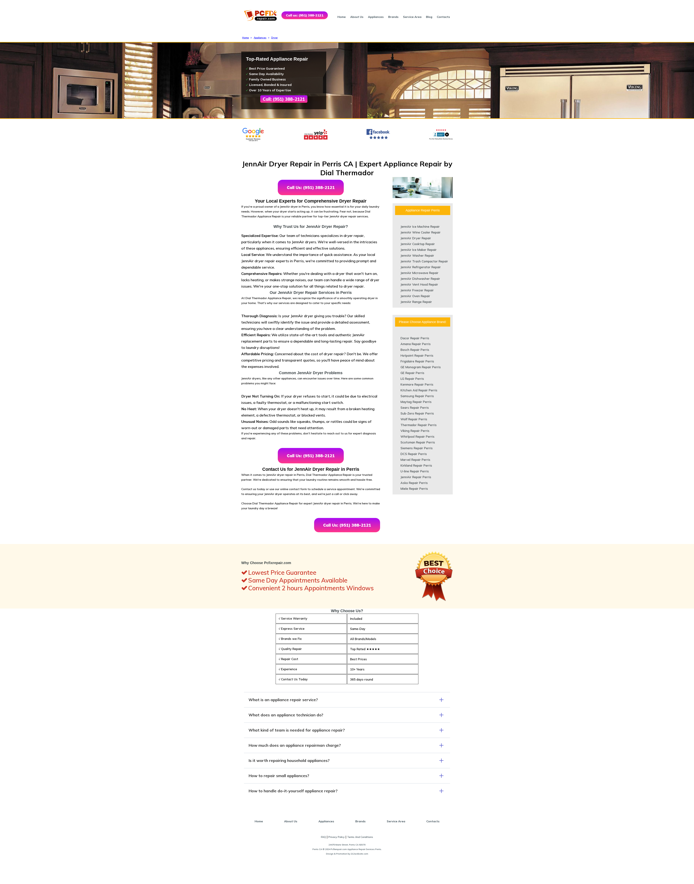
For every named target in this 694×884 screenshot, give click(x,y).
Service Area (412, 17)
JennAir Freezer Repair (417, 290)
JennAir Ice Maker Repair (418, 250)
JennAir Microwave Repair (419, 273)
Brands (393, 17)
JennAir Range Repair (416, 302)
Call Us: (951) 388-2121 (311, 187)
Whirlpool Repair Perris (417, 436)
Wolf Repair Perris (413, 419)
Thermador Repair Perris (418, 425)
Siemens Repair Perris (416, 448)
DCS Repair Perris (413, 454)
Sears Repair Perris (414, 407)
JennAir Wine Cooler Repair (420, 232)
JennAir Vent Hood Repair (419, 284)
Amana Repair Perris (415, 344)
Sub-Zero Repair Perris (417, 413)
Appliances (376, 17)
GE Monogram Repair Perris (420, 367)
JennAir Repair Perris (415, 477)
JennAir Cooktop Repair (417, 244)
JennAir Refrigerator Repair (420, 267)
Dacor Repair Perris (414, 338)
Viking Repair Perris (414, 431)
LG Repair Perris (412, 379)
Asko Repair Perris (414, 483)
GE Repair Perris (412, 373)
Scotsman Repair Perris (417, 442)
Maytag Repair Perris (416, 402)
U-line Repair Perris (414, 471)
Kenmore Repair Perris (416, 384)
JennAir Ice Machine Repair (420, 226)
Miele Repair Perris (414, 488)
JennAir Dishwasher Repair (420, 278)
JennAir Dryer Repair (415, 238)
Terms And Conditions (360, 837)
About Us (356, 17)
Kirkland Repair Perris (416, 465)
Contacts (443, 17)
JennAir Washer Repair (417, 255)
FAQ (323, 837)
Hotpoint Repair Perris (416, 355)
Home (341, 17)
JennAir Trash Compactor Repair (424, 261)
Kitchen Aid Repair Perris (418, 390)
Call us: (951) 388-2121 (304, 15)
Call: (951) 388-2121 (284, 99)
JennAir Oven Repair (415, 296)
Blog (429, 17)
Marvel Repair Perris (415, 460)
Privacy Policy (336, 837)
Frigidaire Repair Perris (417, 361)
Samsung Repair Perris (417, 396)
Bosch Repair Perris (414, 350)
